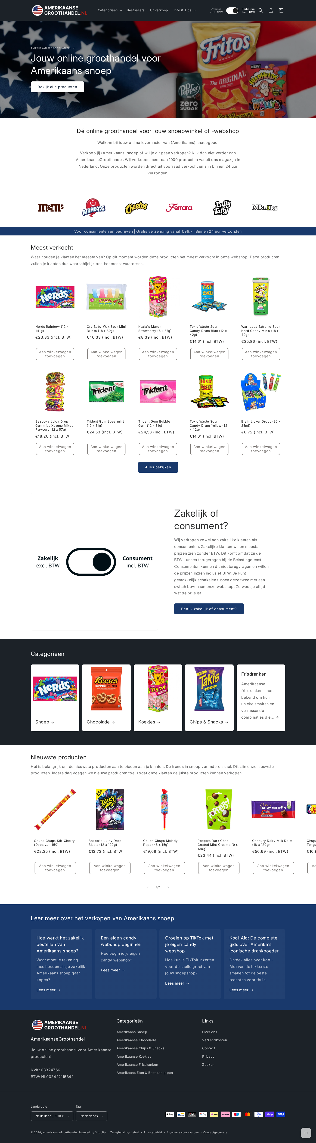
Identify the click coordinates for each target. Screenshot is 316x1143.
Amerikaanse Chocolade (136, 1040)
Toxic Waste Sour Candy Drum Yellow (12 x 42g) (208, 426)
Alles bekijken (158, 467)
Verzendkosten (214, 1040)
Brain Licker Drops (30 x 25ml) (261, 424)
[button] (109, 10)
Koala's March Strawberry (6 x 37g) (155, 329)
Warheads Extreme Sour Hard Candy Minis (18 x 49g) (260, 331)
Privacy (208, 1056)
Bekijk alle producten (57, 86)
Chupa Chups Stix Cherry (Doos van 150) (54, 843)
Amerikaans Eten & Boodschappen (145, 1073)
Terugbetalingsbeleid (124, 1132)
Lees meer (46, 989)
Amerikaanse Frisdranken (137, 1064)
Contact (208, 1048)
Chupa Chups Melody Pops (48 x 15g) (160, 843)
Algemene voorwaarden (183, 1132)
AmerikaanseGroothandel (60, 1132)
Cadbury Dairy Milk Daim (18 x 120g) (272, 843)
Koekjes (146, 722)
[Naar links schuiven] (148, 887)
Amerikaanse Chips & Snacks (140, 1048)
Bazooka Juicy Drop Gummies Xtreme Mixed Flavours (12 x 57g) (54, 426)
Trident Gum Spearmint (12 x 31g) (105, 424)
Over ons (209, 1032)
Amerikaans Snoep (132, 1032)
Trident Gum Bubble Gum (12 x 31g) (154, 424)
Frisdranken (254, 674)
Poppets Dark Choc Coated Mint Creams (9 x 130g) (218, 845)
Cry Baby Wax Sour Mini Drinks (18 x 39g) (106, 329)
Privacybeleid (153, 1132)
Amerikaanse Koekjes (134, 1056)
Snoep (42, 722)
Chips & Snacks (206, 722)
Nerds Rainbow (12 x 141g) (51, 329)
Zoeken (208, 1064)
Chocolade (98, 722)
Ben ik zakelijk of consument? (209, 609)
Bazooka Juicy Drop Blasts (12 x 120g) (105, 843)
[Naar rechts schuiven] (168, 887)
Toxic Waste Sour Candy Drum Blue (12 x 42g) (208, 331)
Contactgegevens (215, 1132)
